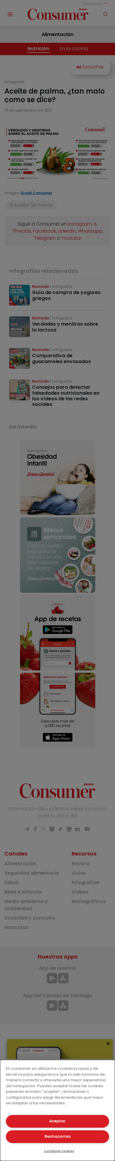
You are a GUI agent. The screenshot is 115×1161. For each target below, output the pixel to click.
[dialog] (57, 1110)
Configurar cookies (59, 1151)
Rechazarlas (57, 1136)
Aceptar (57, 1121)
